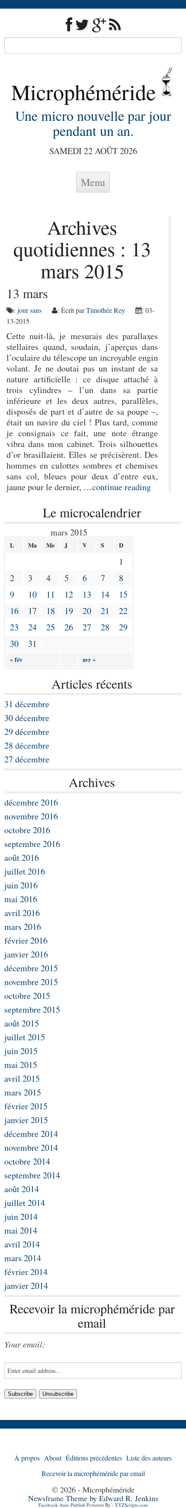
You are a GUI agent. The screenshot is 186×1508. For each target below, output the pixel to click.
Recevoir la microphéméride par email (93, 1473)
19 (68, 611)
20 (87, 611)
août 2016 (21, 857)
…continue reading (117, 487)
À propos (27, 1457)
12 (68, 594)
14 (105, 594)
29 (123, 627)
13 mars (27, 293)
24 (32, 627)
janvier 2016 (26, 954)
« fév (16, 659)
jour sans (29, 310)
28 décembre (26, 745)
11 (50, 594)
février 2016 (26, 940)
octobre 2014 (27, 1161)
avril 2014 (22, 1244)
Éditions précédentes (94, 1457)
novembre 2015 (31, 982)
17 (32, 611)
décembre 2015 (31, 968)
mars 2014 (22, 1258)
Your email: (24, 1344)
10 (32, 594)
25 (50, 627)
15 (123, 594)
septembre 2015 (32, 1009)
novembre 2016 (31, 816)
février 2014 (26, 1272)
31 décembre (26, 704)
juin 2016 (21, 885)
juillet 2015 (24, 1037)
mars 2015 (22, 1092)
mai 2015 (20, 1064)
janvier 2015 (26, 1120)
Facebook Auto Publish (61, 1505)
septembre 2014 (32, 1175)
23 (14, 627)
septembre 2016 (32, 844)
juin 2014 (21, 1216)
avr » (89, 659)
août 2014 (21, 1189)
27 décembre (26, 759)
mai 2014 (20, 1230)
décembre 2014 (31, 1134)
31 (32, 643)
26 (68, 627)
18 (50, 611)
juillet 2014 (24, 1203)
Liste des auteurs (149, 1457)
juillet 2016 (24, 871)
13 (87, 594)
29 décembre (26, 731)
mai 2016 (20, 899)
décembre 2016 (31, 802)
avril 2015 (22, 1078)
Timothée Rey (105, 310)
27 (87, 627)
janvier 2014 (26, 1285)
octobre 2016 (27, 830)
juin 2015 (21, 1051)
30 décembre (26, 718)
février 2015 (26, 1106)
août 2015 (21, 1023)
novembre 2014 (31, 1147)
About (52, 1457)
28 (105, 627)
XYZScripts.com (131, 1505)
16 (14, 611)
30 (14, 643)
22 (123, 611)
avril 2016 (22, 913)
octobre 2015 (27, 995)
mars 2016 (22, 926)
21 (105, 611)
